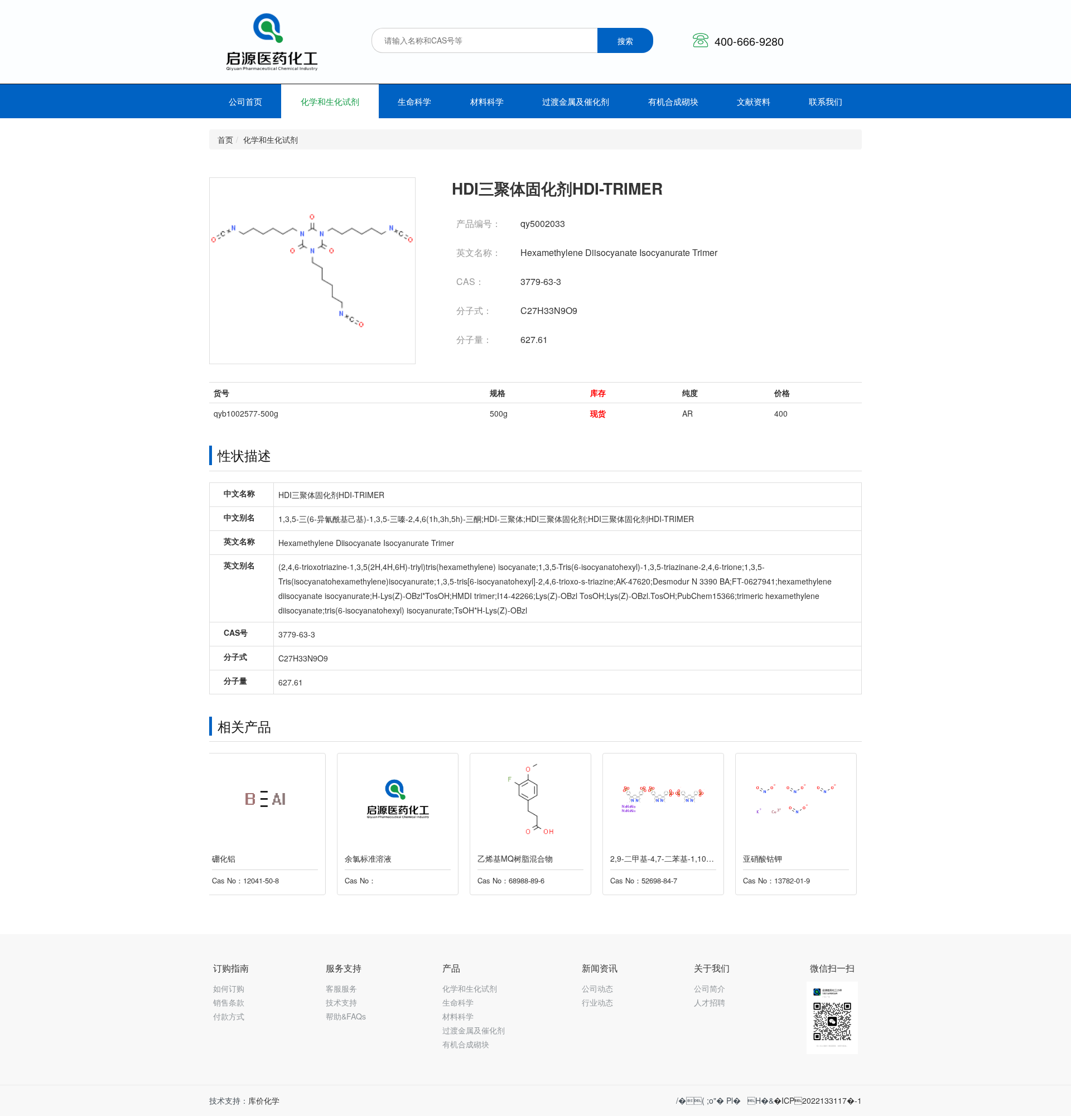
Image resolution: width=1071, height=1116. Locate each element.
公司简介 (709, 988)
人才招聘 (709, 1002)
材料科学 (487, 101)
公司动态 (597, 988)
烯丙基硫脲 (767, 858)
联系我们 (825, 101)
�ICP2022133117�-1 (818, 1100)
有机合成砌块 (673, 101)
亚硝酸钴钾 (634, 858)
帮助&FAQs (346, 1016)
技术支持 (341, 1002)
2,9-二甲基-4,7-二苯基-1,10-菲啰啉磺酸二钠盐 (563, 858)
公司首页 (245, 101)
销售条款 (228, 1002)
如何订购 (228, 988)
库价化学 (263, 1100)
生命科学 (414, 101)
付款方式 (228, 1016)
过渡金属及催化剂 (575, 101)
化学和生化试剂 (330, 101)
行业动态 (597, 1002)
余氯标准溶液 (240, 858)
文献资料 (753, 101)
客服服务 (341, 988)
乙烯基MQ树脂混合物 (387, 858)
